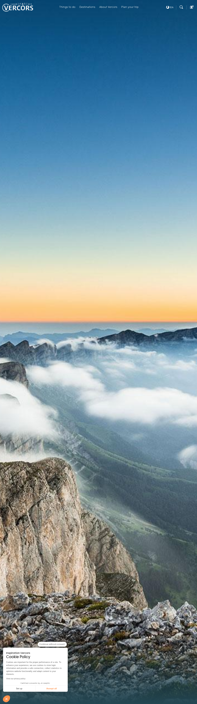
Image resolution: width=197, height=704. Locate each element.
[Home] (18, 7)
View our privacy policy (15, 679)
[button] (6, 698)
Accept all (51, 688)
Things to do (67, 6)
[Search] (181, 8)
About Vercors (108, 6)
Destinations (87, 6)
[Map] (192, 8)
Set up (19, 688)
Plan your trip (130, 6)
